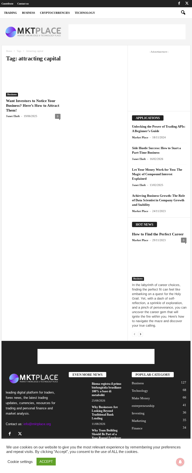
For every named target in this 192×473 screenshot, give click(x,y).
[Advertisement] (127, 31)
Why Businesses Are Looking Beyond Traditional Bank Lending (105, 412)
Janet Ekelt (13, 116)
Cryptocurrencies (55, 12)
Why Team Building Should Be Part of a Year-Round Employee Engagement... (106, 436)
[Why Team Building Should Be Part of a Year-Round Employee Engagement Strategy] (79, 436)
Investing (138, 413)
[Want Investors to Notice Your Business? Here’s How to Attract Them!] (33, 82)
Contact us (23, 3)
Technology (85, 12)
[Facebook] (179, 3)
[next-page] (140, 334)
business (28, 12)
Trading (10, 12)
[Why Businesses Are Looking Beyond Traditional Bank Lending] (79, 412)
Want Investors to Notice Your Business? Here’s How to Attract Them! (32, 105)
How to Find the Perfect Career (158, 234)
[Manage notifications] (180, 462)
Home (9, 51)
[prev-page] (134, 334)
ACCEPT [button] (46, 461)
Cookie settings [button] (20, 462)
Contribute (7, 3)
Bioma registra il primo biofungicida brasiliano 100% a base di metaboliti (106, 389)
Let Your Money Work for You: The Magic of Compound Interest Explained (157, 174)
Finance (137, 428)
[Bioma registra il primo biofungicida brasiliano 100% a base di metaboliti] (79, 389)
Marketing (139, 421)
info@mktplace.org (37, 424)
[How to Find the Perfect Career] (159, 263)
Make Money (141, 398)
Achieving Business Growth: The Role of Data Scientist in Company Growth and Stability (158, 200)
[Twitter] (187, 3)
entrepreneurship (143, 406)
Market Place (140, 137)
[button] (183, 12)
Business (12, 94)
